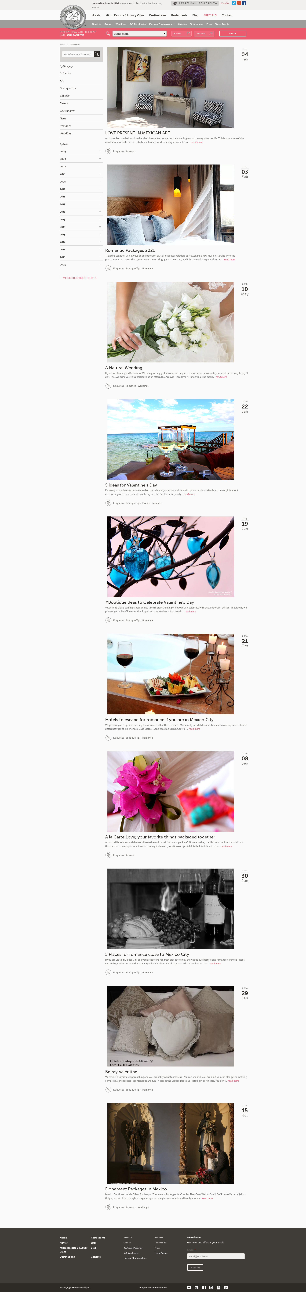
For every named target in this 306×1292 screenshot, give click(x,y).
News (63, 118)
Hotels (96, 15)
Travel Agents (222, 24)
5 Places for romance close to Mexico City (147, 954)
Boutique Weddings (133, 1248)
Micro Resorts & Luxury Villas (125, 15)
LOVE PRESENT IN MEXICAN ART (137, 133)
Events (64, 103)
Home (62, 44)
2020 (63, 181)
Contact (227, 15)
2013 (62, 234)
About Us (96, 24)
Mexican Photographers (161, 24)
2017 (62, 204)
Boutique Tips (68, 88)
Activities (65, 73)
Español (225, 3)
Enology (64, 95)
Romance (65, 126)
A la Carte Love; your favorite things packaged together (160, 837)
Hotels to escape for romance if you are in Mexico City (159, 719)
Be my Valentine (121, 1071)
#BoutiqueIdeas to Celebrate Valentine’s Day (149, 602)
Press (209, 24)
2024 (63, 151)
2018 (62, 196)
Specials (210, 15)
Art (61, 80)
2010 (62, 257)
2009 (63, 264)
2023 (63, 158)
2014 (62, 226)
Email (191, 1249)
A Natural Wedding (123, 367)
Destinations (157, 15)
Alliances (182, 24)
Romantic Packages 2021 (130, 250)
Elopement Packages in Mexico (136, 1189)
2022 (63, 166)
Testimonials (196, 24)
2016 (62, 211)
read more (197, 142)
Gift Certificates (137, 24)
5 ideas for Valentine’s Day (131, 485)
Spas (93, 1242)
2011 (62, 249)
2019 (62, 189)
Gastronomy (67, 110)
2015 (62, 219)
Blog (195, 15)
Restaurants (179, 15)
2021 (62, 174)
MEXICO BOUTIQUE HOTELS (79, 278)
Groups (108, 24)
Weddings (121, 24)
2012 (62, 242)
